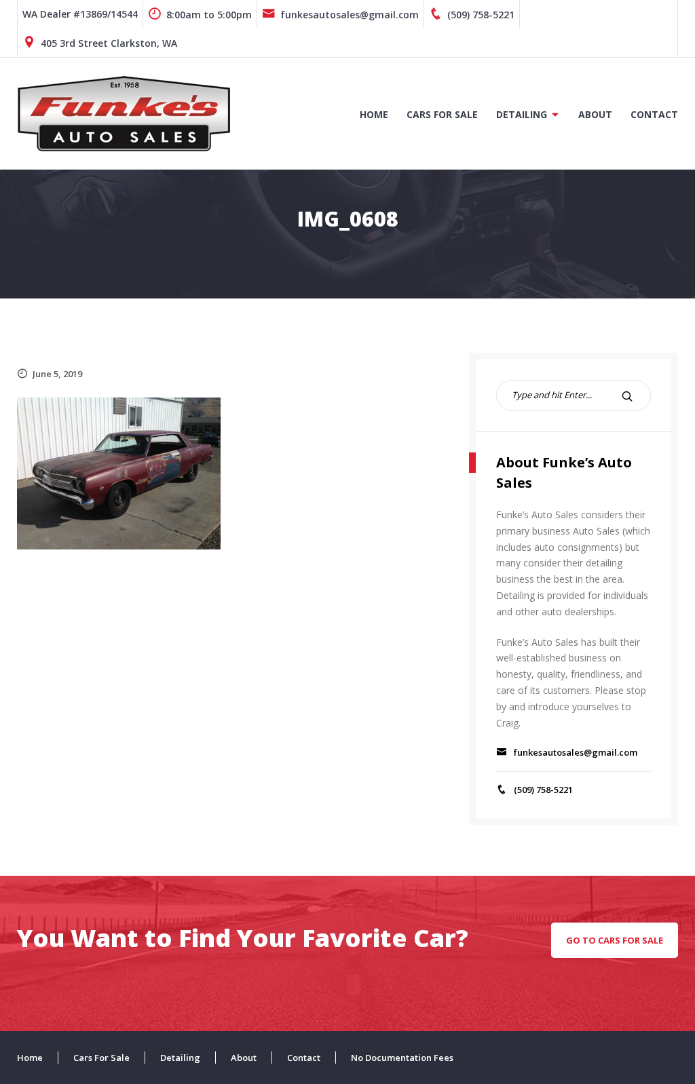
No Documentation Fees (402, 1057)
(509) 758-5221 (480, 14)
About (595, 114)
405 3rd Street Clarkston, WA (109, 43)
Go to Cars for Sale (614, 940)
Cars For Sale (442, 114)
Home (374, 114)
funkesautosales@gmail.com (349, 14)
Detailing (521, 114)
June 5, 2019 (57, 374)
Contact (654, 114)
